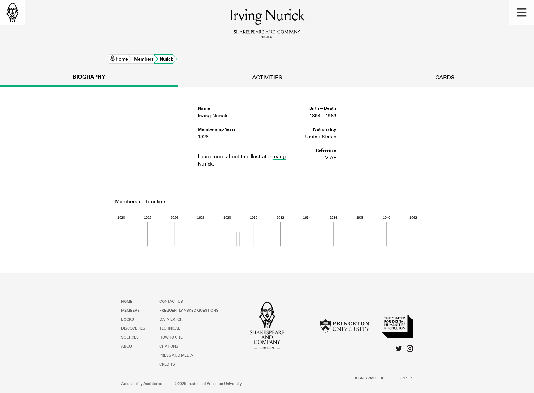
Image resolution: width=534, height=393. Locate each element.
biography (89, 77)
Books (127, 320)
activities (267, 78)
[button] (521, 12)
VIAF (330, 158)
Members (144, 59)
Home (122, 59)
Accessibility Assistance (141, 384)
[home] (12, 12)
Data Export (172, 320)
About (127, 347)
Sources (130, 338)
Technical (169, 329)
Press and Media (176, 355)
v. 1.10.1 (406, 378)
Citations (168, 347)
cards (445, 78)
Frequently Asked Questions (188, 311)
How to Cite (171, 338)
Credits (167, 364)
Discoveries (133, 329)
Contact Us (171, 302)
